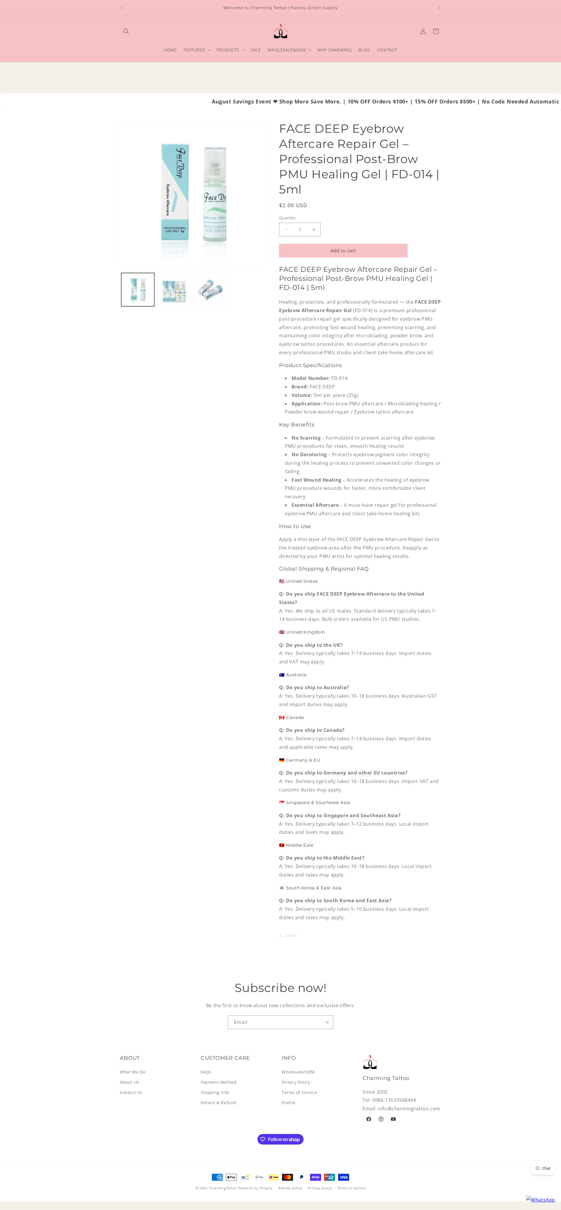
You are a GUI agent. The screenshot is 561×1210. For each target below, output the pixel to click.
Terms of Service (299, 1092)
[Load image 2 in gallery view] (173, 289)
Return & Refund (218, 1102)
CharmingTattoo (223, 1188)
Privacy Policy (296, 1082)
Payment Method (218, 1082)
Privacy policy (320, 1188)
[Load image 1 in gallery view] (137, 289)
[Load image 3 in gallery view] (209, 289)
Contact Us (131, 1092)
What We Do (133, 1072)
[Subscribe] (326, 1022)
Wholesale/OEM (298, 1072)
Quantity (287, 217)
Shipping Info (215, 1092)
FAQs (206, 1072)
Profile (288, 1102)
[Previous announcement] (121, 7)
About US (129, 1082)
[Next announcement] (439, 7)
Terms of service (351, 1188)
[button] (126, 31)
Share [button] (291, 935)
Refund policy (290, 1188)
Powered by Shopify (255, 1188)
